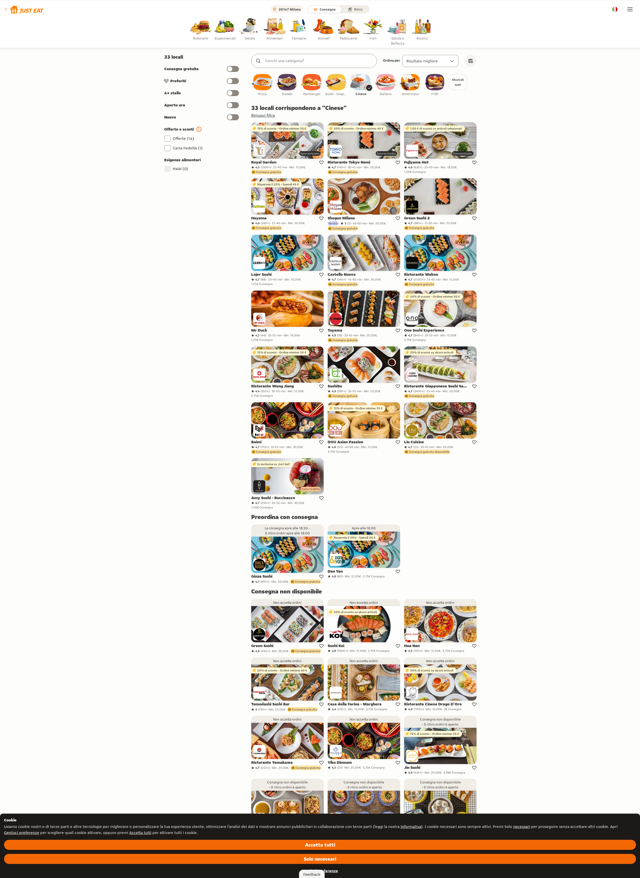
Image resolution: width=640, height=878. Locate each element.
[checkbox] (262, 85)
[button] (24, 9)
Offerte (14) (183, 138)
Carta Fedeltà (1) (188, 148)
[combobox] (319, 61)
